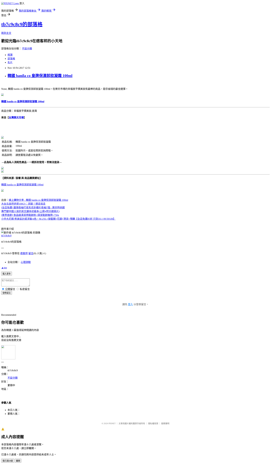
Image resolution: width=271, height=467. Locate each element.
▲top (4, 267)
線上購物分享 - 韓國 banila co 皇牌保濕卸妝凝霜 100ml (38, 200)
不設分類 (27, 48)
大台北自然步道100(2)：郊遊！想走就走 (23, 203)
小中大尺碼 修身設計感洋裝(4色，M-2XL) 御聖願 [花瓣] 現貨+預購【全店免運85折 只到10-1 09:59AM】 (58, 218)
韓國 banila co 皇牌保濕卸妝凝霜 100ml (40, 76)
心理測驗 (26, 262)
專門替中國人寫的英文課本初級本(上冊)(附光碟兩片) (30, 211)
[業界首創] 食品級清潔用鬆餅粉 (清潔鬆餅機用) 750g (30, 215)
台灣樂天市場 (16, 117)
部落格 (11, 58)
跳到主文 (6, 33)
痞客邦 (24, 253)
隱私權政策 (153, 423)
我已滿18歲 (8, 461)
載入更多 (7, 274)
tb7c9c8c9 (6, 235)
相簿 (10, 55)
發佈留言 (7, 293)
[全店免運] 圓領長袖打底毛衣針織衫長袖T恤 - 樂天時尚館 (33, 207)
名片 (10, 62)
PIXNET (112, 423)
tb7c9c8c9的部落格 (22, 24)
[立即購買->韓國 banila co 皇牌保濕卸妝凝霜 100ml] (2, 95)
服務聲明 (165, 423)
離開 (18, 461)
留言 (30, 253)
